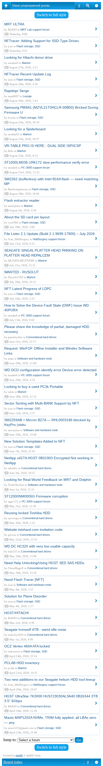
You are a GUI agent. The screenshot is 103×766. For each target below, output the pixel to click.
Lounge (27, 96)
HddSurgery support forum (49, 239)
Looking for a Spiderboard (25, 129)
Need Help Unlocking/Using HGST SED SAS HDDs (44, 563)
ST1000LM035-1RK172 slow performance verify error (46, 162)
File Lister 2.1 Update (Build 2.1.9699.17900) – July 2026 (49, 234)
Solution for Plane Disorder (25, 596)
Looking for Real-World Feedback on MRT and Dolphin (47, 480)
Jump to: (9, 740)
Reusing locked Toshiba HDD (27, 513)
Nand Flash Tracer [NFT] (24, 580)
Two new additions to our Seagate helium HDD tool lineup (49, 679)
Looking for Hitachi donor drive (28, 57)
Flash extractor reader (22, 200)
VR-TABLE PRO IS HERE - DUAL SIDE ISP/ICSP (42, 146)
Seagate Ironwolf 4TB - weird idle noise (35, 629)
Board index (13, 762)
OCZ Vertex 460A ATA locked (27, 646)
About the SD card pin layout (27, 217)
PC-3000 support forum (35, 167)
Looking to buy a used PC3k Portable (33, 387)
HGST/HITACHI (16, 613)
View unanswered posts (31, 5)
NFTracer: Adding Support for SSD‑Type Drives (41, 41)
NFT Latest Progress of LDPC (28, 289)
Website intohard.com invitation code (33, 530)
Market (26, 62)
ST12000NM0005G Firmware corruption (36, 496)
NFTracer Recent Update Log (27, 74)
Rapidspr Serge (16, 91)
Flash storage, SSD (28, 46)
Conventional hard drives (41, 337)
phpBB (19, 755)
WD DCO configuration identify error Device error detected (50, 370)
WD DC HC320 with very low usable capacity (39, 546)
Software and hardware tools (34, 358)
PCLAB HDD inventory (22, 663)
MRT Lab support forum (35, 29)
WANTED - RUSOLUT (21, 272)
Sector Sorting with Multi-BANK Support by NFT (41, 403)
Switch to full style (51, 15)
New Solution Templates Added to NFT (34, 441)
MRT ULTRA (14, 24)
